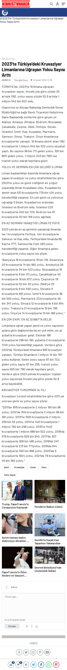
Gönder (12, 626)
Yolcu (44, 467)
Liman (33, 467)
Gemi (6, 467)
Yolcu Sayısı (9, 475)
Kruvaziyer (19, 467)
